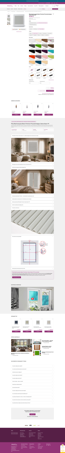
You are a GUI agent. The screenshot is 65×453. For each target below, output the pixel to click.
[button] (52, 6)
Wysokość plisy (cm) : (42, 81)
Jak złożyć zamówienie (24, 446)
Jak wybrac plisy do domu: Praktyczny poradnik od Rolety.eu (20, 353)
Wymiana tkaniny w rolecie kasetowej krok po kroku (46, 347)
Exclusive (40, 33)
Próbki (22, 448)
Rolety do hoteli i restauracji (14, 432)
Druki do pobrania (31, 446)
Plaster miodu (44, 33)
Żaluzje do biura (40, 438)
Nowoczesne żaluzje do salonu (40, 437)
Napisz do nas (32, 414)
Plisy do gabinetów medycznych (22, 434)
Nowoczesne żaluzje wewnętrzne (40, 433)
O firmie (39, 445)
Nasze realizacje (40, 448)
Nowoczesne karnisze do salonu (32, 436)
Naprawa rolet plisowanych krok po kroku (47, 352)
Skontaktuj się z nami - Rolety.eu (32, 448)
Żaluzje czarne (39, 434)
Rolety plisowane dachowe (33, 24)
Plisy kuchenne (22, 432)
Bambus (31, 33)
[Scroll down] (8, 26)
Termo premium (50, 33)
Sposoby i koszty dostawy (24, 447)
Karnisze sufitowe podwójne (32, 432)
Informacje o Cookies (40, 446)
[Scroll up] (8, 13)
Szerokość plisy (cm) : (31, 81)
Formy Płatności (23, 445)
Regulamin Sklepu (40, 447)
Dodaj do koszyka (50, 90)
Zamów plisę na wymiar (16, 277)
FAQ (29, 445)
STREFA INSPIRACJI (15, 337)
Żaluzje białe (39, 435)
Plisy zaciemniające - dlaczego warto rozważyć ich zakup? (47, 341)
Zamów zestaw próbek (51, 37)
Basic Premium (36, 33)
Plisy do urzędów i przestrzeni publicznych (23, 436)
